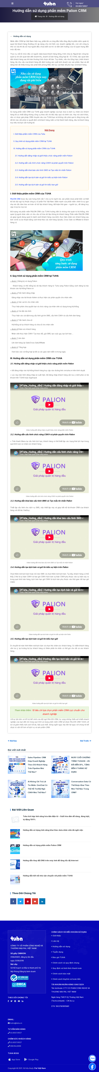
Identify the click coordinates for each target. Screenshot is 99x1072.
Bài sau (13, 741)
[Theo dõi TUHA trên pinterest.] (15, 1001)
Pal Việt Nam (40, 1068)
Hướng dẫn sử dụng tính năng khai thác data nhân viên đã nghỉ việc (53, 830)
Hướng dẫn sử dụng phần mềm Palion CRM (42, 845)
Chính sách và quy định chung (65, 963)
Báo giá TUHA (58, 957)
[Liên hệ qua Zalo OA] (92, 1058)
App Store (15, 1059)
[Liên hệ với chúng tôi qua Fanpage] (92, 1066)
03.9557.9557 (82, 6)
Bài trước (84, 741)
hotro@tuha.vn (16, 1023)
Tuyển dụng (57, 952)
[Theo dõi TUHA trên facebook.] (8, 1001)
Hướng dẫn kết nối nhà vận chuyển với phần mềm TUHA (48, 876)
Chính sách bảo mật (61, 973)
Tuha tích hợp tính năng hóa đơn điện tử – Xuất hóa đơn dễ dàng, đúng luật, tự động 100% (56, 818)
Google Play (33, 1059)
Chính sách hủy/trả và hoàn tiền (66, 979)
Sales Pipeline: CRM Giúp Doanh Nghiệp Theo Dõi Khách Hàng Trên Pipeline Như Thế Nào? (37, 764)
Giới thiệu (56, 935)
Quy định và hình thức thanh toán (67, 968)
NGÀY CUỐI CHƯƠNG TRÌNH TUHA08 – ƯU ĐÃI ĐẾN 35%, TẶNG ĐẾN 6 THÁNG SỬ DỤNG (80, 764)
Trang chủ (41, 16)
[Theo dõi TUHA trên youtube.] (19, 1001)
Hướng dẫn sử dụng (56, 16)
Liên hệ (55, 941)
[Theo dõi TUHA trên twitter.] (11, 1001)
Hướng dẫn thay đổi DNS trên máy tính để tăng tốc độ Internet (50, 860)
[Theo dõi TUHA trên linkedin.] (22, 1001)
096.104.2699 (15, 1046)
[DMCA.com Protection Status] (27, 984)
